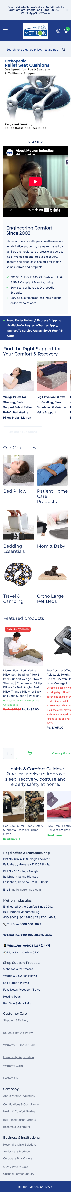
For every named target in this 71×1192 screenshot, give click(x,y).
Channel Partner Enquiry (18, 1173)
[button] (29, 142)
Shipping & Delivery (15, 1020)
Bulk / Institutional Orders (19, 1119)
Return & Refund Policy (18, 1032)
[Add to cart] (29, 753)
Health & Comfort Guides (19, 1111)
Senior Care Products (17, 1151)
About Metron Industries (19, 1096)
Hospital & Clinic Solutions (19, 1144)
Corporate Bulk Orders (17, 1158)
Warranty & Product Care (19, 1045)
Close (66, 10)
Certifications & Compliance (21, 1104)
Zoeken (63, 49)
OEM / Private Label (16, 1166)
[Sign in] (58, 31)
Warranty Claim (13, 1065)
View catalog (5, 31)
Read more (10, 839)
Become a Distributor (16, 1126)
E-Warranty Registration (18, 1057)
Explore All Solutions (22, 432)
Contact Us (10, 1078)
